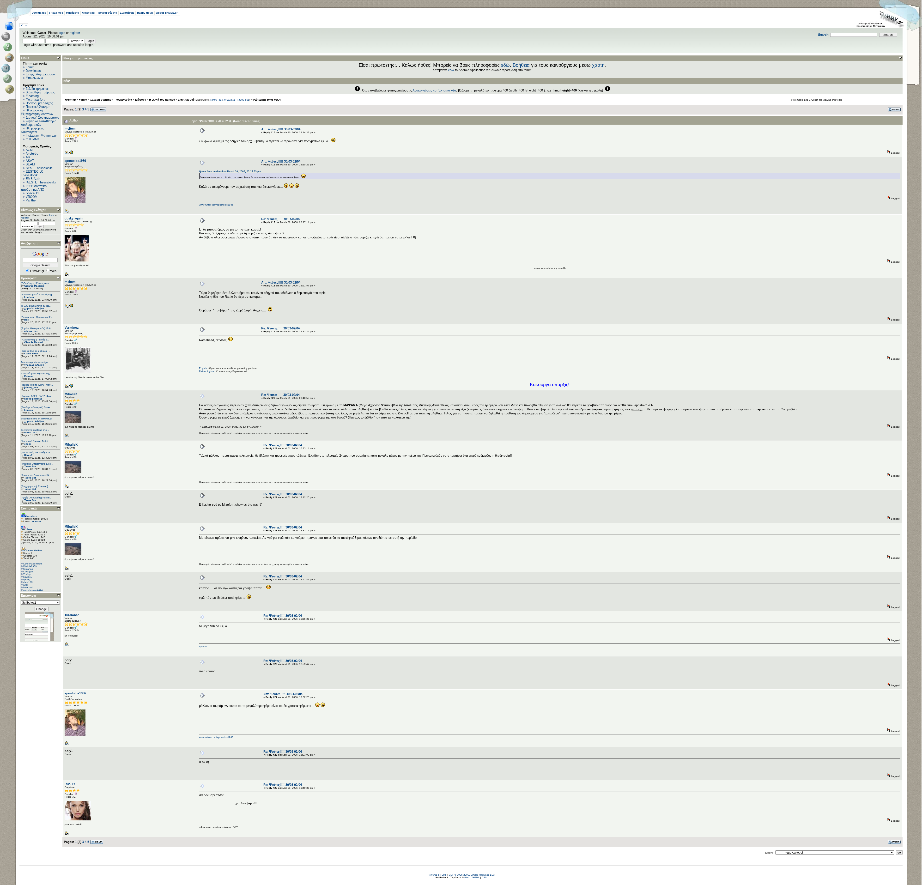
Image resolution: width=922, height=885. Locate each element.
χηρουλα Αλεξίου (34, 308)
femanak (28, 569)
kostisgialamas (33, 398)
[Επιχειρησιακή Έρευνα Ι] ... (36, 486)
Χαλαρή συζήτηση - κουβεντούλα (111, 99)
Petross (28, 376)
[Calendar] (6, 68)
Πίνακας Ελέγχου (33, 210)
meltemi (71, 128)
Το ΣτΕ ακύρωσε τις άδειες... (36, 305)
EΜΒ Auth (33, 179)
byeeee (203, 646)
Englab (203, 368)
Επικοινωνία (34, 78)
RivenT (28, 455)
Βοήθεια (521, 65)
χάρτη (598, 65)
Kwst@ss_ (29, 571)
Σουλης (27, 574)
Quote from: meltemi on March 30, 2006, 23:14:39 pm (230, 171)
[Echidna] (71, 387)
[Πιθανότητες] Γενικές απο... (36, 283)
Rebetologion (206, 371)
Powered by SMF (437, 874)
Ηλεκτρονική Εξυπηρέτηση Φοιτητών (37, 112)
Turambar (72, 615)
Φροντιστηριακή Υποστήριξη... (37, 294)
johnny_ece (31, 331)
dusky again (74, 218)
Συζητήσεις (127, 12)
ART (29, 157)
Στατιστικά (29, 508)
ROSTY (70, 784)
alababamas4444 (33, 590)
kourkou (29, 297)
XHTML (475, 877)
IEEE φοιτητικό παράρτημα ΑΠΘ (34, 187)
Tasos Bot (30, 466)
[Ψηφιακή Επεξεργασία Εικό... (37, 463)
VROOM (31, 197)
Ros (26, 319)
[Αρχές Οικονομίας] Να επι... (36, 497)
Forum (30, 67)
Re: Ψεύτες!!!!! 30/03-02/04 (280, 219)
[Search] (10, 58)
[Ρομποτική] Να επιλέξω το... (36, 452)
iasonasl (27, 587)
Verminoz (72, 327)
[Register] (10, 89)
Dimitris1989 (30, 566)
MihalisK (71, 394)
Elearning (32, 96)
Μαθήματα (72, 12)
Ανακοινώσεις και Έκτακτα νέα (434, 90)
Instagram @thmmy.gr (41, 135)
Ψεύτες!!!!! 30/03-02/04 (267, 99)
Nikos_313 (30, 432)
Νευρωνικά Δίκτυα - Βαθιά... (36, 441)
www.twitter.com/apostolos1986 (216, 204)
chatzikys (230, 99)
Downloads (39, 12)
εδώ (505, 65)
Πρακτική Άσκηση (38, 107)
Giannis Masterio (34, 286)
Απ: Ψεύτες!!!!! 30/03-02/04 (280, 129)
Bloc (466, 877)
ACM (29, 150)
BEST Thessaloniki (39, 168)
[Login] (8, 79)
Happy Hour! (145, 12)
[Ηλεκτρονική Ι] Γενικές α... (35, 339)
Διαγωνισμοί (186, 99)
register (75, 33)
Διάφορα (140, 99)
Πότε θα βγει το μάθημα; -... (36, 351)
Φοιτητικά (88, 12)
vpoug (26, 579)
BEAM (30, 164)
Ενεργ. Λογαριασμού (40, 74)
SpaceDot (32, 193)
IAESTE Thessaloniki (41, 182)
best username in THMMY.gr (36, 418)
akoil (25, 584)
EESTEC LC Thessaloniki (32, 173)
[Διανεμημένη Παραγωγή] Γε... (37, 317)
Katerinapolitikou (32, 563)
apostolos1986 (75, 161)
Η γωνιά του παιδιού (162, 99)
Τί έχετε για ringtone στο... (35, 430)
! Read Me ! (56, 12)
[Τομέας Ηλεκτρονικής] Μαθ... (37, 328)
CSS (484, 877)
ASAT (30, 161)
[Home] (10, 26)
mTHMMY (33, 139)
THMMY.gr (69, 99)
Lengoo (28, 410)
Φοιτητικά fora (35, 99)
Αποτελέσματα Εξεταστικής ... (37, 373)
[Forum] (6, 36)
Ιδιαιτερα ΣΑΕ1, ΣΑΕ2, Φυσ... (37, 396)
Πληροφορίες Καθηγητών (32, 130)
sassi (27, 443)
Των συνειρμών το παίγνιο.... (36, 362)
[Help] (8, 47)
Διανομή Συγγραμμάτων (42, 117)
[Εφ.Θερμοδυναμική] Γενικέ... (36, 407)
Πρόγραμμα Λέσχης (39, 103)
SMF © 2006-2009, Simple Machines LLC (472, 874)
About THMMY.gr (166, 12)
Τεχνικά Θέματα (107, 12)
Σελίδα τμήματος (37, 89)
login (62, 33)
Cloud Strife (31, 353)
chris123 (28, 582)
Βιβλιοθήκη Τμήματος (40, 92)
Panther (31, 200)
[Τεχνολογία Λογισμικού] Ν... (36, 475)
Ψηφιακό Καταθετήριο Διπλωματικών (38, 123)
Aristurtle (32, 153)
